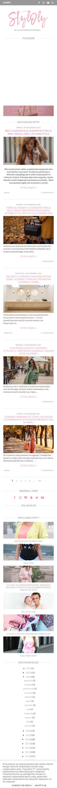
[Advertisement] (28, 73)
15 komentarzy (47, 470)
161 (40, 481)
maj (28, 709)
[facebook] (39, 3)
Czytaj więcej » (28, 187)
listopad (28, 684)
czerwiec (28, 705)
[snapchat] (31, 497)
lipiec (28, 701)
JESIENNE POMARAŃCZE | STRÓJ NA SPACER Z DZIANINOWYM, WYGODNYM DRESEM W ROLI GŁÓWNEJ (28, 419)
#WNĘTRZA (8, 333)
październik (28, 688)
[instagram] (44, 3)
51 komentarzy (47, 333)
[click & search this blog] (53, 3)
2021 (28, 676)
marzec (28, 717)
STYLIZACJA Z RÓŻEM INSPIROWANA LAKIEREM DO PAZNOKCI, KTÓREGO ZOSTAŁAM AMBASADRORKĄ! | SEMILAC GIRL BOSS (28, 587)
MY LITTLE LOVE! (28, 612)
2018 (27, 739)
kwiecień (28, 713)
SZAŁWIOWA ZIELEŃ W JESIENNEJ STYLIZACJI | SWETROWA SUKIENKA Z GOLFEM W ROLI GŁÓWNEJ (28, 351)
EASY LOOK (28, 563)
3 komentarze (48, 402)
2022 (28, 672)
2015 (27, 752)
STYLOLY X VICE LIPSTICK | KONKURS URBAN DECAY (28, 634)
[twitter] (36, 497)
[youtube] (42, 497)
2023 (28, 668)
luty (28, 721)
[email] (48, 3)
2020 (28, 730)
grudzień (28, 680)
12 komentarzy (47, 193)
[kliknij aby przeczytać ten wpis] (28, 530)
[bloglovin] (25, 497)
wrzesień (28, 693)
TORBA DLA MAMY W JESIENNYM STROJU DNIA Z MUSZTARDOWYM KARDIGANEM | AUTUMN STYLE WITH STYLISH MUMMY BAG (28, 210)
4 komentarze (48, 261)
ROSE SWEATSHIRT (28, 656)
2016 (27, 747)
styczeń (28, 725)
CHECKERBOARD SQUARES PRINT (28, 541)
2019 (28, 735)
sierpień (28, 697)
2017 (27, 743)
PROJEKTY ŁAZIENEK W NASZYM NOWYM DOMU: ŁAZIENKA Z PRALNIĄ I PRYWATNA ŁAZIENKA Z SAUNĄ (28, 279)
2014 (27, 756)
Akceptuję (40, 785)
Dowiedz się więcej (22, 785)
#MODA (7, 193)
